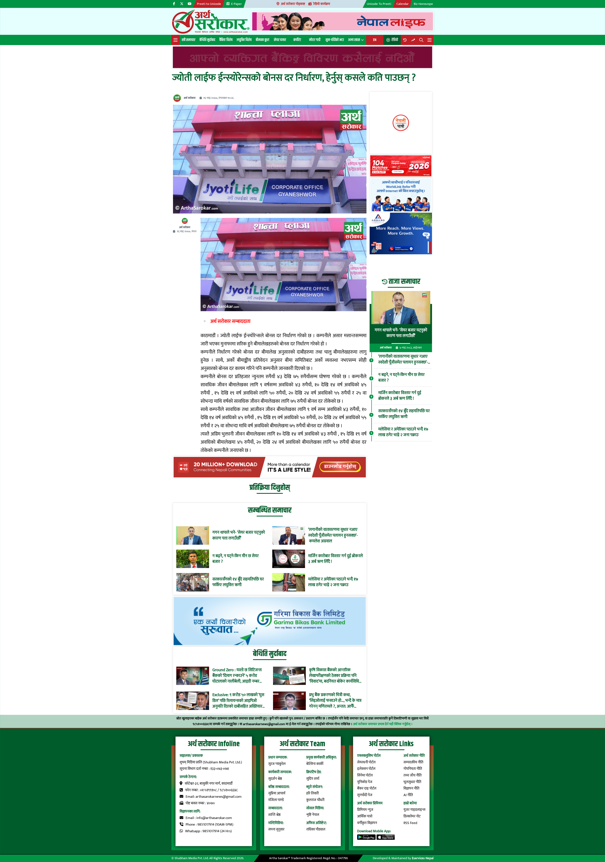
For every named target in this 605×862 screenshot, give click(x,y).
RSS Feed (410, 823)
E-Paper (236, 4)
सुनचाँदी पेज (364, 795)
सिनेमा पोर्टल (365, 775)
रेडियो (395, 40)
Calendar (402, 4)
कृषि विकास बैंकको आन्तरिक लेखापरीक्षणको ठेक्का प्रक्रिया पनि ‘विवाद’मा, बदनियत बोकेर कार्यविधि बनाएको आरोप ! (334, 675)
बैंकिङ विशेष (226, 40)
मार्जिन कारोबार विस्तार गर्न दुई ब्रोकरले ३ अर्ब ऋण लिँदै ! (335, 559)
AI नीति (408, 795)
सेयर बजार (280, 40)
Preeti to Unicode (209, 4)
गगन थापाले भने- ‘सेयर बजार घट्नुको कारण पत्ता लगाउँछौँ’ (238, 535)
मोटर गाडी (314, 40)
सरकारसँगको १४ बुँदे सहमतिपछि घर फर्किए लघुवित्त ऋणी (238, 582)
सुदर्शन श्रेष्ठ (275, 779)
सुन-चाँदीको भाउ (335, 40)
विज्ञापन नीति (411, 788)
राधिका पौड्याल (315, 829)
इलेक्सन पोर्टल (366, 769)
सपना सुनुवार (276, 829)
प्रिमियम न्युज (365, 810)
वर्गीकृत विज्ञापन (367, 823)
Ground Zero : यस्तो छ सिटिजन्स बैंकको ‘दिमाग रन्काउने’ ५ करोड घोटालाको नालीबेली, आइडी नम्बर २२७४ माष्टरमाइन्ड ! (237, 675)
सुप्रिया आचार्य (276, 793)
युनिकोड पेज (364, 782)
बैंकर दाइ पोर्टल (366, 788)
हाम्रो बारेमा (410, 803)
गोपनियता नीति (412, 769)
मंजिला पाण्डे (276, 800)
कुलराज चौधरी (315, 800)
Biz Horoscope (423, 4)
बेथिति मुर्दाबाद (207, 40)
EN (374, 40)
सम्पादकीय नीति (413, 762)
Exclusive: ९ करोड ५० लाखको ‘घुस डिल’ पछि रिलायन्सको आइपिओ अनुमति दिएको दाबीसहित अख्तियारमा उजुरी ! (238, 700)
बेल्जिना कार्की (314, 764)
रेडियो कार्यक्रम (321, 4)
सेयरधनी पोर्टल (366, 762)
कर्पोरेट (297, 40)
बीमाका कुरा (262, 40)
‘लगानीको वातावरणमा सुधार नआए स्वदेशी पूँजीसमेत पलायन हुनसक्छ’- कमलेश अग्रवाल (333, 535)
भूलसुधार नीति (412, 782)
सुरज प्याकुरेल (277, 764)
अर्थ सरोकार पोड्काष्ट (293, 4)
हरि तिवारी (312, 793)
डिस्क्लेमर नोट (412, 816)
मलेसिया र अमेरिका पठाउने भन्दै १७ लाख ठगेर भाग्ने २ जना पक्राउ (333, 582)
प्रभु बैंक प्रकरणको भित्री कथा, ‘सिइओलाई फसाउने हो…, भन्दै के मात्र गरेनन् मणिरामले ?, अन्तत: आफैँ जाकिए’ (335, 700)
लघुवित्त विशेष (244, 40)
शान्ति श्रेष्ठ (274, 815)
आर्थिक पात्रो (364, 816)
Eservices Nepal (423, 858)
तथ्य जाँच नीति (412, 775)
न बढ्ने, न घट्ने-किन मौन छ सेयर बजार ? (235, 559)
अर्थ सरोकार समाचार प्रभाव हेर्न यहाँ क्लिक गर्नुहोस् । (382, 724)
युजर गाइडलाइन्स (414, 810)
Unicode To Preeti (379, 4)
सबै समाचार (188, 40)
